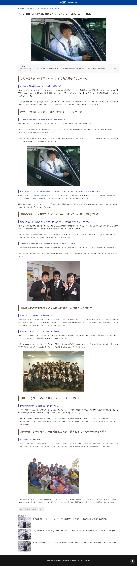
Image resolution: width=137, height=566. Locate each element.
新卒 (41, 509)
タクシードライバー (54, 8)
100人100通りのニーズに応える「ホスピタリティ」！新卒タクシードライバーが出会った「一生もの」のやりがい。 (75, 531)
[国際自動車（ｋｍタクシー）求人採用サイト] (68, 1)
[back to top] (132, 561)
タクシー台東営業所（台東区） (28, 509)
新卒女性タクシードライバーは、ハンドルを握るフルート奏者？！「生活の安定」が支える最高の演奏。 (70, 519)
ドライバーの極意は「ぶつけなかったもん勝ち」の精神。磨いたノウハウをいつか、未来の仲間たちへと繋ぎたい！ (74, 542)
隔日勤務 (81, 68)
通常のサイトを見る (84, 560)
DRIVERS (43, 8)
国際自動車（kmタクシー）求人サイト (28, 8)
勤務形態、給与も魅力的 (41, 195)
